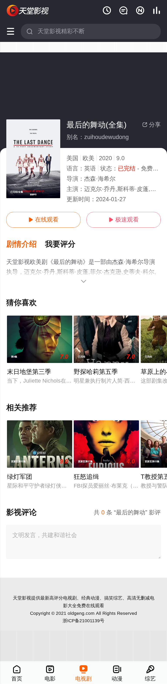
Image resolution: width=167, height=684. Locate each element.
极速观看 (124, 219)
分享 (151, 124)
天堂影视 (22, 597)
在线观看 (43, 219)
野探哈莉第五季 (96, 371)
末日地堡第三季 (29, 371)
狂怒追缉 (86, 476)
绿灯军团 (19, 476)
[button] (25, 244)
